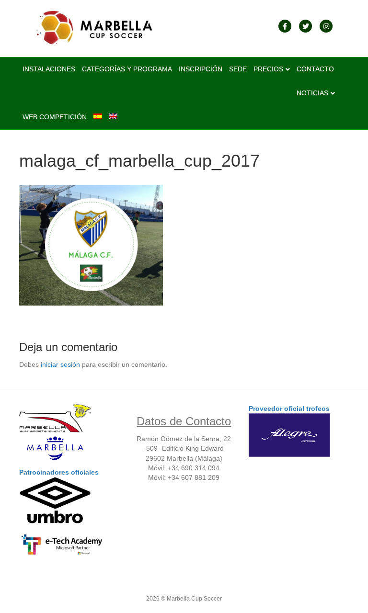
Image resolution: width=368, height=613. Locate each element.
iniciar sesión (60, 364)
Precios (268, 69)
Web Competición (55, 117)
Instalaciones (49, 69)
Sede (238, 69)
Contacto (315, 69)
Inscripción (200, 69)
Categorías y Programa (127, 69)
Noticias (312, 93)
